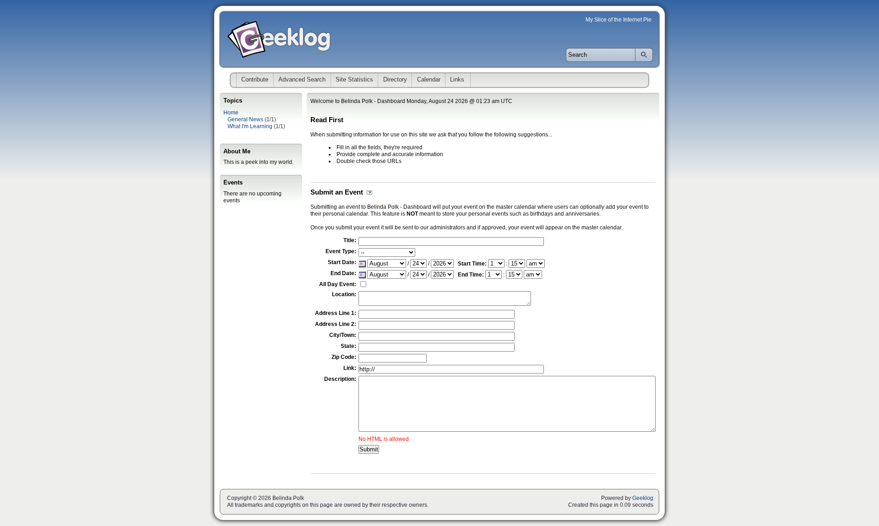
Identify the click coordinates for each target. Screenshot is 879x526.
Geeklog (642, 498)
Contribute (254, 79)
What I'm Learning (250, 126)
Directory (395, 79)
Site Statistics (354, 79)
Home (231, 112)
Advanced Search (302, 79)
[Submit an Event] (367, 192)
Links (457, 79)
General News (245, 119)
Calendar (428, 79)
